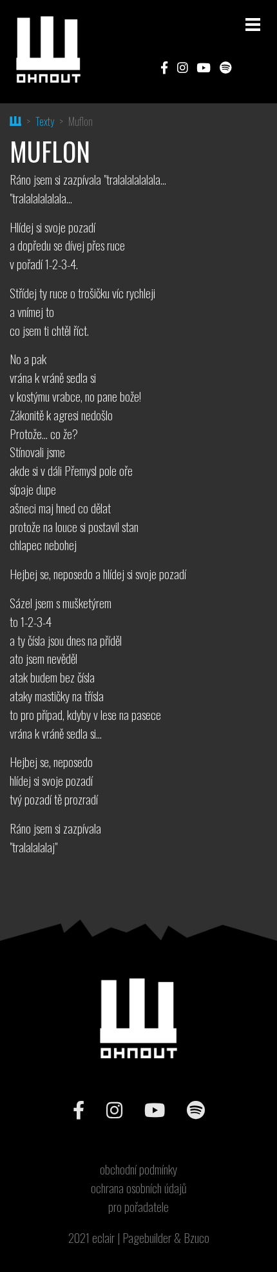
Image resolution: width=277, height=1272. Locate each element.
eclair (103, 1237)
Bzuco (196, 1237)
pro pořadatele (138, 1207)
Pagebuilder (146, 1237)
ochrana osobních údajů (139, 1188)
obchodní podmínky (138, 1169)
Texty (44, 121)
